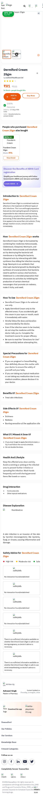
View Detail (11, 158)
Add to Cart (14, 96)
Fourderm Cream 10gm (9, 148)
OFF (11, 137)
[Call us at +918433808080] (31, 5)
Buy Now (31, 95)
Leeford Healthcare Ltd (14, 78)
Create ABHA (9, 184)
